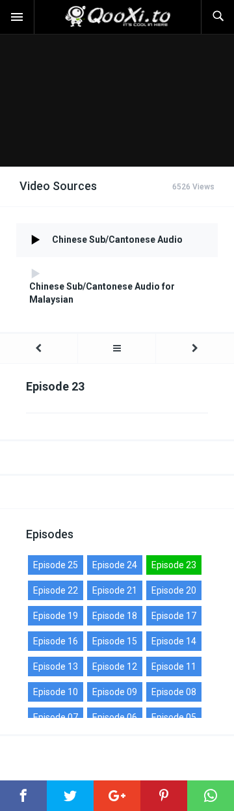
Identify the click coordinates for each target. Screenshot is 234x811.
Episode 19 (55, 616)
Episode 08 (173, 692)
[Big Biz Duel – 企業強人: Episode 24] (195, 348)
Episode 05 (173, 717)
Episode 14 (173, 641)
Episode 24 (114, 565)
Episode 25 (55, 565)
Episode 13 (55, 666)
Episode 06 (114, 717)
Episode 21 (114, 590)
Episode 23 (173, 565)
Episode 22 (55, 590)
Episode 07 (55, 717)
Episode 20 (173, 590)
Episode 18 (114, 616)
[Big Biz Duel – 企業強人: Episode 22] (38, 348)
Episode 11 (173, 666)
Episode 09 (114, 692)
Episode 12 (114, 666)
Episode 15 (114, 641)
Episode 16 (55, 641)
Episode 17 (173, 616)
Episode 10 (55, 692)
